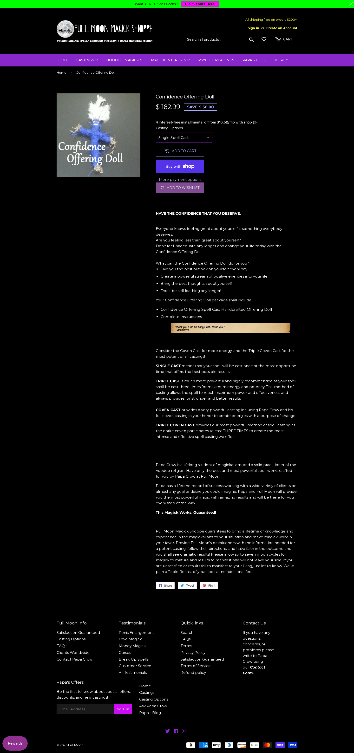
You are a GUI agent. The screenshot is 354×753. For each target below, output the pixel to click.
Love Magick (130, 639)
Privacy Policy (193, 652)
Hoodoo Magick (123, 60)
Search (187, 632)
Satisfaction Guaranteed (78, 632)
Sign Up (123, 709)
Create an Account (281, 28)
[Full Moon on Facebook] (175, 731)
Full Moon (75, 745)
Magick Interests (169, 60)
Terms (186, 645)
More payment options (180, 179)
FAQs (185, 639)
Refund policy (193, 672)
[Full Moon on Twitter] (167, 731)
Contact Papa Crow (74, 659)
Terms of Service (196, 665)
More (280, 60)
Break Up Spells (133, 659)
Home (62, 60)
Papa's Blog (254, 60)
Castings (85, 60)
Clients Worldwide (73, 652)
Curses (125, 652)
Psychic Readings (216, 60)
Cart (287, 39)
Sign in (253, 28)
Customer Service (135, 665)
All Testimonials (133, 672)
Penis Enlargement (136, 632)
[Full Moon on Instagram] (184, 731)
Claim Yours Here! (200, 4)
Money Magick (132, 645)
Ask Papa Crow (153, 706)
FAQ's (62, 645)
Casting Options (169, 128)
